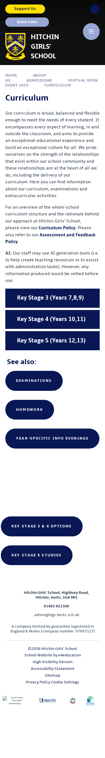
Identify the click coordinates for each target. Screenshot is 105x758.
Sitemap (52, 675)
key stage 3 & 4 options (41, 526)
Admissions (39, 80)
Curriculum (57, 85)
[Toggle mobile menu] (91, 31)
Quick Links (27, 21)
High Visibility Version (53, 661)
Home (11, 75)
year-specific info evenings (52, 438)
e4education (69, 655)
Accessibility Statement (52, 668)
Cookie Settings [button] (65, 682)
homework (29, 409)
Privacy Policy (38, 682)
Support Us (25, 8)
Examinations (34, 380)
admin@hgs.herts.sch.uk (56, 614)
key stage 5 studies (36, 555)
